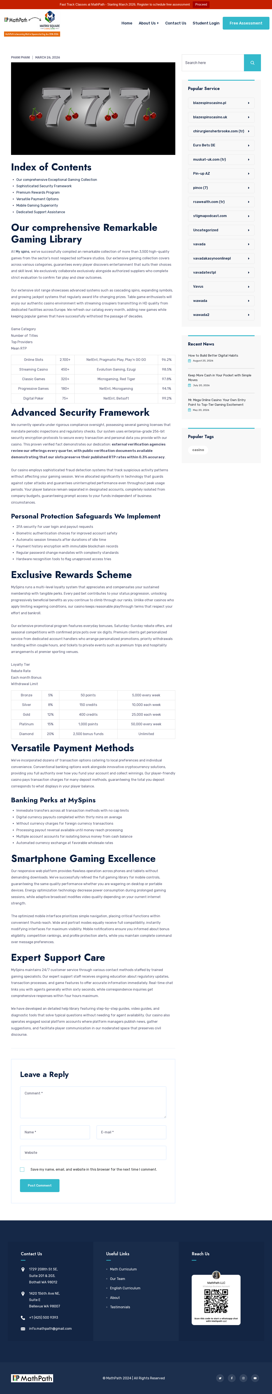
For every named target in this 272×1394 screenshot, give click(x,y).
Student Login (206, 23)
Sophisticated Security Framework (44, 186)
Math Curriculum (123, 1269)
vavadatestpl (204, 272)
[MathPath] (32, 23)
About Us (147, 23)
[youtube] (255, 1378)
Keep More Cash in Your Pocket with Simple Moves (219, 377)
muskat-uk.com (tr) (209, 159)
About (115, 1298)
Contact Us (175, 23)
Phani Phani (20, 57)
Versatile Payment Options (37, 199)
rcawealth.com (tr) (209, 202)
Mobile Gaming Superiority (37, 205)
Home (127, 23)
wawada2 (201, 315)
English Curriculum (125, 1288)
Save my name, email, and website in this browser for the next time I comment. (94, 1169)
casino (198, 450)
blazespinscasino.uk (210, 117)
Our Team (117, 1279)
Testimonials (120, 1307)
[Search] (252, 62)
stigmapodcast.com (210, 216)
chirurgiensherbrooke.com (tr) (218, 131)
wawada (200, 301)
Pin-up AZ (201, 173)
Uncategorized (205, 230)
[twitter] (220, 1378)
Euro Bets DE (204, 145)
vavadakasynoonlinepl (212, 258)
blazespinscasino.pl (209, 103)
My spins (22, 252)
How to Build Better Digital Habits (213, 355)
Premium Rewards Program (38, 192)
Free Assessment (246, 23)
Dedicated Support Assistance (40, 212)
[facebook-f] (232, 1378)
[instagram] (243, 1378)
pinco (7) (200, 188)
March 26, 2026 (47, 57)
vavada (199, 244)
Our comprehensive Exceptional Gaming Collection (56, 180)
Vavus (198, 286)
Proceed (201, 4)
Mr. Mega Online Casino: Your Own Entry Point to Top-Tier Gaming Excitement (217, 402)
